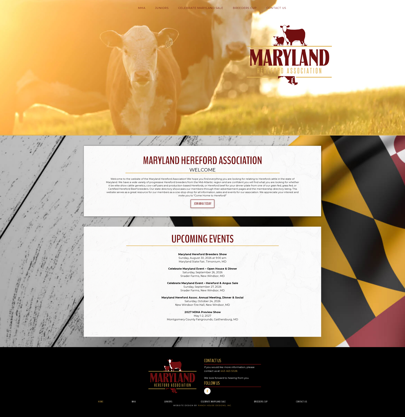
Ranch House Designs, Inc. (215, 405)
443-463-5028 (228, 370)
